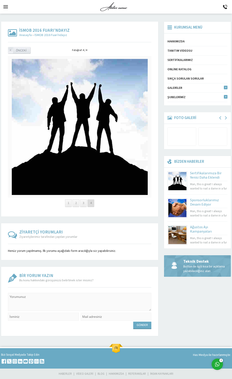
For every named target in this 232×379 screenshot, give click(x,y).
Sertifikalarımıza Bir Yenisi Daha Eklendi (206, 175)
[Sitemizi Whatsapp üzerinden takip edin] (36, 361)
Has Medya (200, 355)
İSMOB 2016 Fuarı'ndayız (50, 35)
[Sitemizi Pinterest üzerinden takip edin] (31, 361)
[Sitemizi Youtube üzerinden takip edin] (25, 361)
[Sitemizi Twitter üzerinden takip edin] (9, 361)
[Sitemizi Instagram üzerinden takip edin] (14, 361)
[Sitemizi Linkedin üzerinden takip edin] (20, 361)
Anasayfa (25, 35)
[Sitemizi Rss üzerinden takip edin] (42, 361)
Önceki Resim (19, 50)
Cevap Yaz (189, 346)
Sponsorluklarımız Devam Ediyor (204, 202)
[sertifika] (80, 192)
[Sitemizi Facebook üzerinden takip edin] (4, 361)
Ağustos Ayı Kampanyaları (201, 229)
